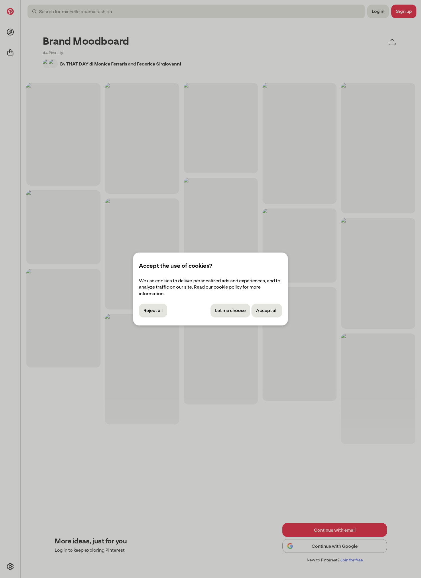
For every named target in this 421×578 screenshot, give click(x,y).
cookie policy (228, 287)
